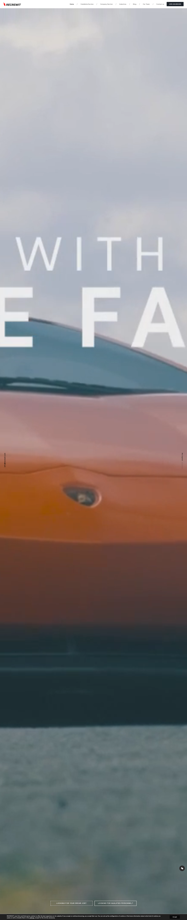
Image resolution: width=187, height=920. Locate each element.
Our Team (144, 4)
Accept (175, 917)
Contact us (158, 4)
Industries (121, 4)
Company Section (104, 4)
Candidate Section (85, 4)
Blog (132, 4)
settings (31, 918)
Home (72, 4)
